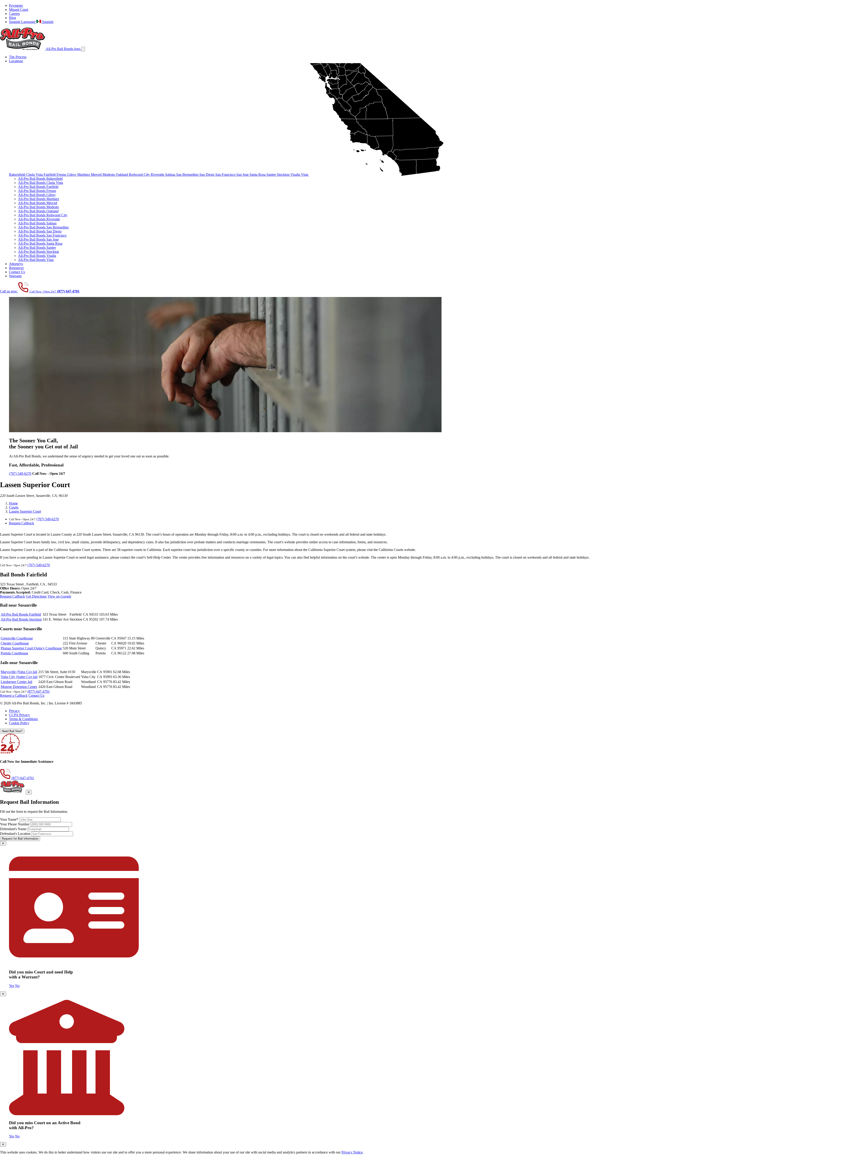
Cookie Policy (19, 723)
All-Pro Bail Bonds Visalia (37, 256)
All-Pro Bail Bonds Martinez (38, 199)
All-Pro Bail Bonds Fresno (37, 191)
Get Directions (36, 596)
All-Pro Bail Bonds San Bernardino (43, 227)
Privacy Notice (352, 1152)
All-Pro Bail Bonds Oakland (38, 211)
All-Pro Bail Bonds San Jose (38, 239)
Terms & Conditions (23, 719)
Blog (12, 18)
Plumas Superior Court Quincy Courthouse (31, 648)
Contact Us (17, 272)
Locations (16, 61)
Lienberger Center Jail (16, 682)
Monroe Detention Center (19, 687)
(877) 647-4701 (38, 691)
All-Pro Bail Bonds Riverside (39, 219)
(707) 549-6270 (20, 473)
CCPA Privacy (19, 715)
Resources (16, 268)
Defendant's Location (15, 834)
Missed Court (18, 9)
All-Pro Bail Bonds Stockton (38, 252)
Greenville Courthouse (17, 638)
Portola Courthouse (14, 653)
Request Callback (21, 523)
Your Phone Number (15, 824)
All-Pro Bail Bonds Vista (36, 260)
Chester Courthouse (15, 643)
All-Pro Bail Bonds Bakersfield (40, 178)
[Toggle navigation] (83, 49)
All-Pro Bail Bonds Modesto (38, 207)
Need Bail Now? (12, 731)
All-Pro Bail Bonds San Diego (39, 231)
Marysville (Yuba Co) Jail (19, 672)
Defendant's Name (13, 829)
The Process (17, 57)
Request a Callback (13, 695)
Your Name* (9, 819)
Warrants (15, 276)
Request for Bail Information (20, 838)
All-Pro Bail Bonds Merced (37, 203)
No (17, 986)
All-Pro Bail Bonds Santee (37, 247)
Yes (11, 986)
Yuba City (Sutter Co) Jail (19, 677)
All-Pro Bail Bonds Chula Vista (40, 183)
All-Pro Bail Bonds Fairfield (38, 187)
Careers (14, 14)
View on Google (59, 596)
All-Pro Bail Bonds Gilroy (37, 195)
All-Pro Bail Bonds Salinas (37, 223)
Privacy (14, 711)
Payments (16, 5)
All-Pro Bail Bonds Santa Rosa (40, 243)
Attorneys (16, 264)
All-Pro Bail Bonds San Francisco (42, 235)
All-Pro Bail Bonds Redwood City (42, 215)
